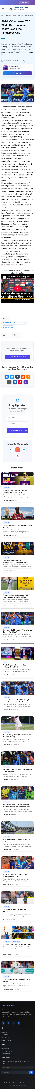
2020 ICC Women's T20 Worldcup (14, 323)
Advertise (4, 1035)
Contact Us (5, 1037)
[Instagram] (17, 449)
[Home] (2, 15)
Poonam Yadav (8, 327)
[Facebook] (11, 449)
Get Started (24, 2)
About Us (4, 1032)
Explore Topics (6, 1040)
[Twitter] (24, 449)
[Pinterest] (17, 456)
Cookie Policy (5, 1053)
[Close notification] (32, 2)
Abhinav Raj (13, 66)
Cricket (8, 15)
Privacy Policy (5, 1048)
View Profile (18, 73)
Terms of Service (7, 1051)
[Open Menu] (3, 8)
